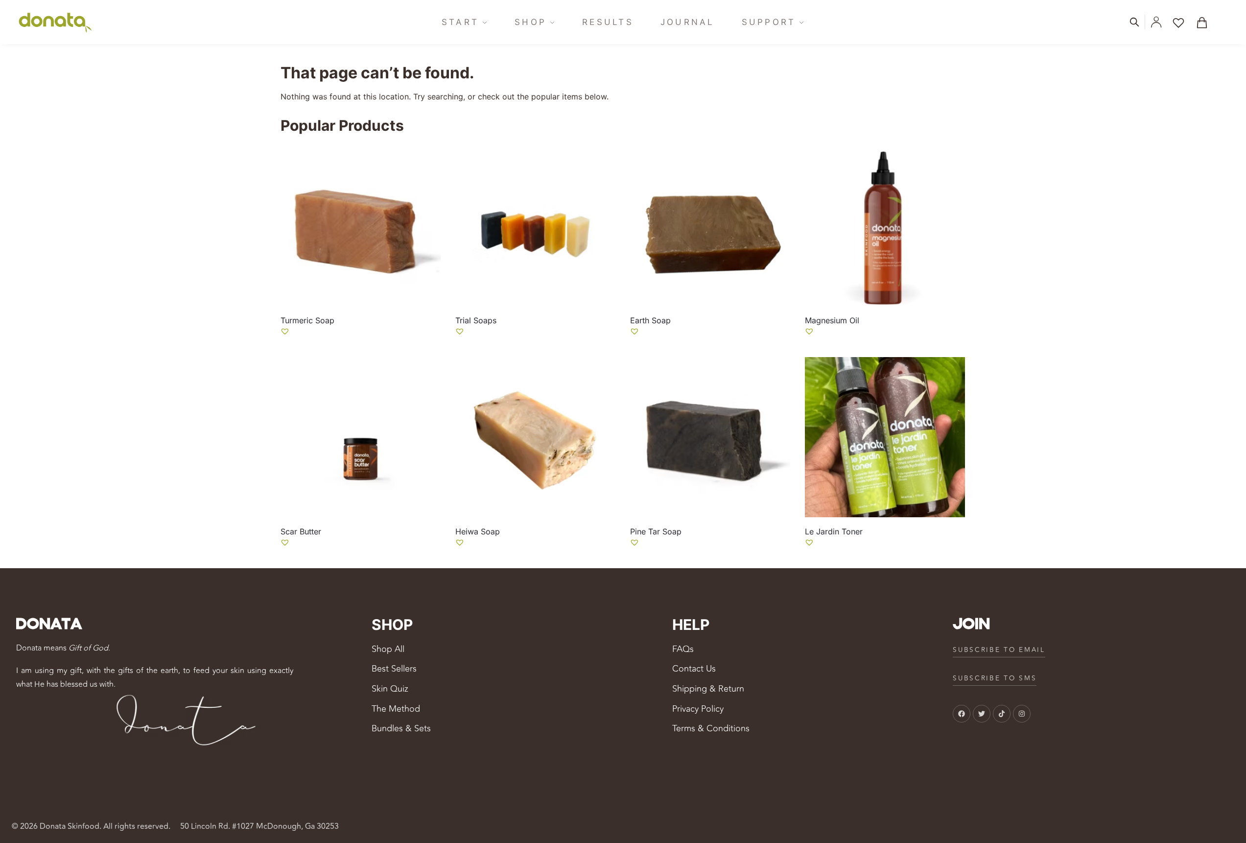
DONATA (49, 624)
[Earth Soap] (710, 226)
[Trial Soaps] (535, 226)
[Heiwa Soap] (535, 437)
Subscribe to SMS (994, 678)
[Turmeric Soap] (361, 226)
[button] (1205, 22)
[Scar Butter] (361, 437)
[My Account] (1156, 22)
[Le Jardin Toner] (885, 437)
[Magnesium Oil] (885, 226)
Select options (360, 347)
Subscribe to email (999, 650)
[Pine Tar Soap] (710, 437)
